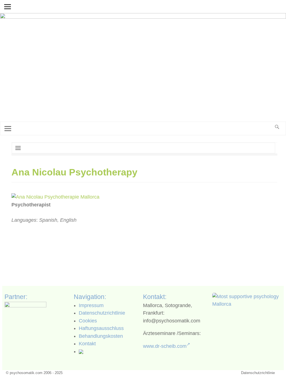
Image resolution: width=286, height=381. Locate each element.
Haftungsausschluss (101, 328)
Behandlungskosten (101, 336)
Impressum (91, 305)
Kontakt (87, 343)
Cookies (88, 321)
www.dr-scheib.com (165, 346)
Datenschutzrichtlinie (102, 313)
